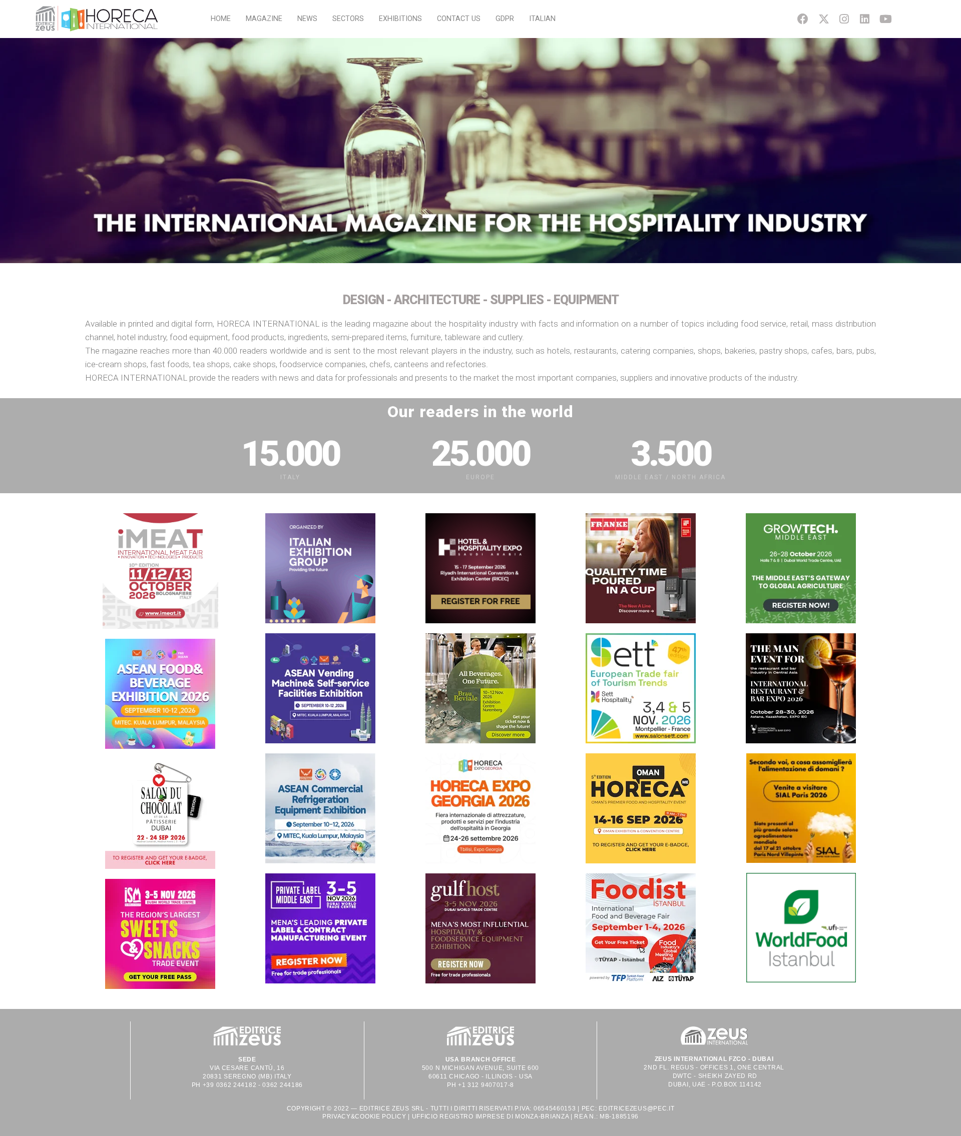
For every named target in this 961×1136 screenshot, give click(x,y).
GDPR (505, 19)
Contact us (458, 19)
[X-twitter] (823, 19)
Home (221, 19)
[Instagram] (844, 19)
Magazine (264, 19)
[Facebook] (803, 19)
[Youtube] (885, 19)
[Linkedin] (864, 19)
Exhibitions (400, 19)
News (307, 19)
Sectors (348, 19)
